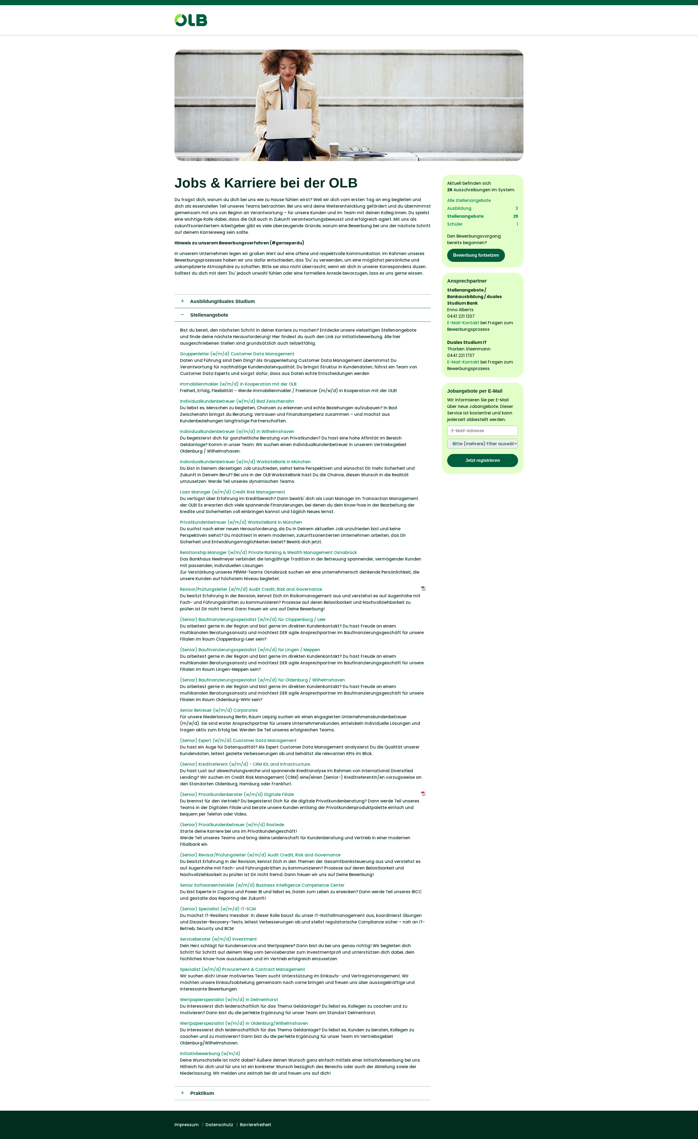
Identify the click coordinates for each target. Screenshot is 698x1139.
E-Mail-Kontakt (463, 323)
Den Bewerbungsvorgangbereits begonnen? (474, 245)
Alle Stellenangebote (469, 200)
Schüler (482, 224)
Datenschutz (219, 1125)
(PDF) (423, 588)
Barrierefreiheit (255, 1125)
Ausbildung (482, 208)
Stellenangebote (482, 216)
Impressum (186, 1125)
